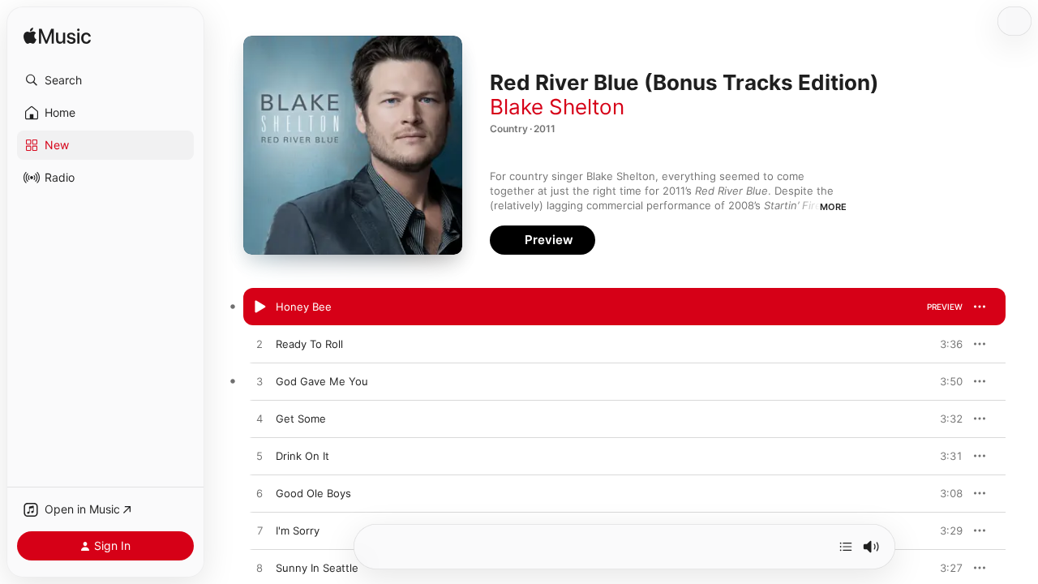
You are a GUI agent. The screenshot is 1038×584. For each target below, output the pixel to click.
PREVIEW (945, 306)
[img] (57, 37)
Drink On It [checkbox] (302, 455)
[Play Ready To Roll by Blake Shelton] (259, 344)
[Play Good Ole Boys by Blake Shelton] (259, 494)
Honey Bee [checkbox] (304, 306)
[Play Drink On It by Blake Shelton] (259, 456)
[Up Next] (846, 546)
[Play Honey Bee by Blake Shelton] (259, 307)
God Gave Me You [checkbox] (322, 381)
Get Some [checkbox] (301, 418)
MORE (833, 207)
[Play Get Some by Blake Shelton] (259, 419)
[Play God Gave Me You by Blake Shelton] (259, 382)
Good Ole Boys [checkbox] (313, 493)
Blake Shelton (557, 106)
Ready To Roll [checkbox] (309, 343)
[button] (105, 80)
